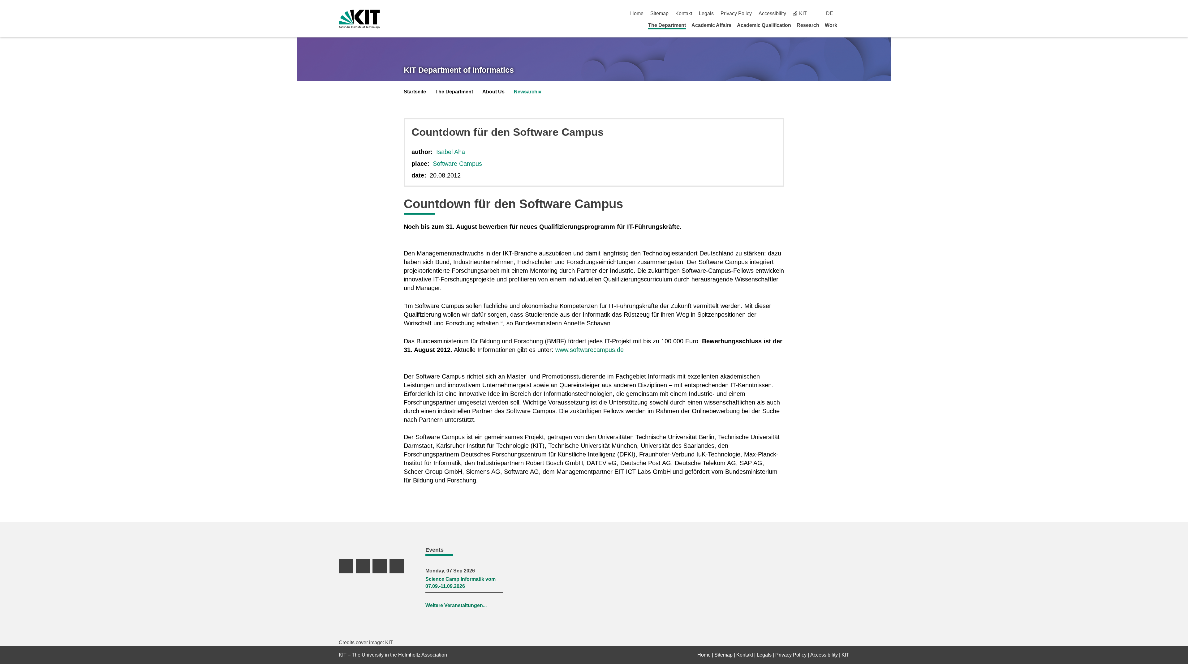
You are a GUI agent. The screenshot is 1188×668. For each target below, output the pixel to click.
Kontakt (683, 13)
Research (808, 25)
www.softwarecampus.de (589, 349)
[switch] (847, 13)
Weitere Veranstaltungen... (456, 605)
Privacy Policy (736, 13)
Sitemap (659, 13)
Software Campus (457, 163)
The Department (667, 25)
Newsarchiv (527, 91)
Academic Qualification (764, 25)
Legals (706, 13)
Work (831, 25)
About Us (493, 91)
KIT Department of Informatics (459, 70)
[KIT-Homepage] (359, 19)
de (829, 13)
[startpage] (847, 25)
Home (637, 13)
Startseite (415, 91)
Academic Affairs (711, 25)
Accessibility (772, 13)
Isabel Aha (450, 151)
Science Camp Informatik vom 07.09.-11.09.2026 (460, 582)
